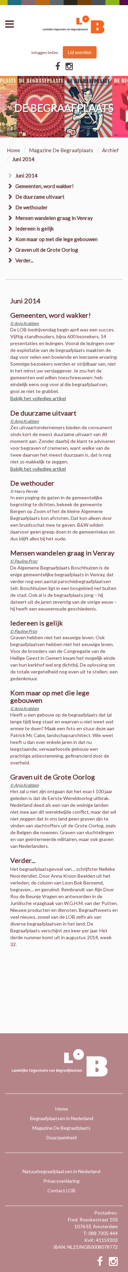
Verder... (24, 260)
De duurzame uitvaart (40, 197)
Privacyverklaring (61, 1181)
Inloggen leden (44, 52)
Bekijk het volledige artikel (38, 398)
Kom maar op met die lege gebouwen (56, 239)
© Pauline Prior (24, 561)
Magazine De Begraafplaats (61, 150)
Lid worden (79, 52)
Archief (110, 150)
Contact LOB (61, 1190)
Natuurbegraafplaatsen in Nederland (61, 1171)
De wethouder (31, 207)
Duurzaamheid (61, 1137)
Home (13, 150)
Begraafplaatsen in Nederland (61, 1118)
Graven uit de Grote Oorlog (46, 250)
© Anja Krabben (24, 323)
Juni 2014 (26, 175)
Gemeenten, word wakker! (44, 186)
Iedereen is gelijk (34, 228)
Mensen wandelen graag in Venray (54, 218)
